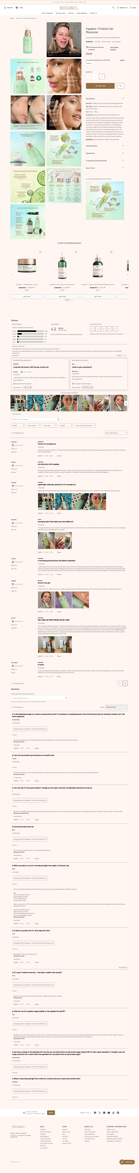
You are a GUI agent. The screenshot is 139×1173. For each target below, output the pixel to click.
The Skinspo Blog (89, 1139)
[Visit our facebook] (95, 1112)
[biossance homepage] (69, 8)
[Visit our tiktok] (113, 1112)
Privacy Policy (111, 1129)
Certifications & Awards (91, 1136)
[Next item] (127, 274)
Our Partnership (89, 1134)
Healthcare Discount (46, 1143)
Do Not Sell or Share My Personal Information (20, 1136)
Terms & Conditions (112, 1132)
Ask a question (116, 41)
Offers (64, 1139)
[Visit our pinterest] (118, 1112)
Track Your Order (45, 1132)
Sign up (51, 1112)
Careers (87, 1141)
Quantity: (89, 72)
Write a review (106, 41)
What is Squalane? (90, 1132)
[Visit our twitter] (99, 1112)
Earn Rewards (44, 1136)
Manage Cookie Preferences (18, 1133)
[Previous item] (11, 274)
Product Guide (66, 1143)
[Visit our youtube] (109, 1112)
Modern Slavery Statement (115, 1139)
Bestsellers (66, 1132)
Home (12, 18)
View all (122, 60)
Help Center (44, 1148)
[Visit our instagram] (104, 1112)
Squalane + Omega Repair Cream (26, 284)
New (63, 1134)
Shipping (42, 1129)
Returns (42, 1134)
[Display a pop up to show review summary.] (34, 287)
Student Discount (45, 1139)
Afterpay (43, 1145)
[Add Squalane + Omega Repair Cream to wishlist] (40, 252)
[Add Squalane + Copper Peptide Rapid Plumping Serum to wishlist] (111, 252)
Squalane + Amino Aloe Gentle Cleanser (62, 284)
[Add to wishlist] (120, 86)
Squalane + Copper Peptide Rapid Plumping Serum (97, 284)
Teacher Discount (45, 1141)
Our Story (87, 1129)
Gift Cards (65, 1141)
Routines (65, 1136)
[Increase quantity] (102, 76)
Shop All (65, 1129)
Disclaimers (110, 1134)
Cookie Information (112, 1136)
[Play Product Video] (64, 39)
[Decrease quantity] (89, 76)
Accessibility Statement (114, 1141)
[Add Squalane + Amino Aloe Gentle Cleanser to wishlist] (76, 252)
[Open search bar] (113, 8)
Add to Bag (26, 296)
